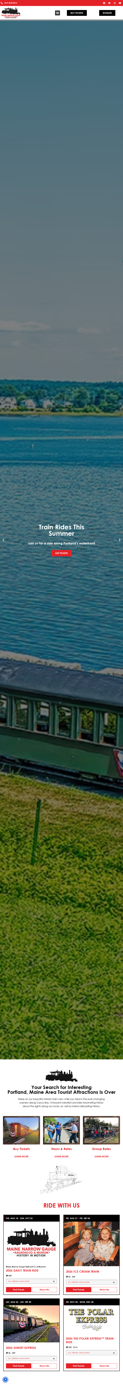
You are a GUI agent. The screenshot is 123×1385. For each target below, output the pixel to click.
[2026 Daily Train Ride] (31, 1242)
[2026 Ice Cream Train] (91, 1243)
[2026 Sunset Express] (31, 1323)
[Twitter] (109, 3)
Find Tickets (18, 1289)
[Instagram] (114, 3)
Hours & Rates (61, 1149)
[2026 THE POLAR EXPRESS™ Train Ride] (91, 1318)
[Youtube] (120, 3)
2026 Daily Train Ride (22, 1270)
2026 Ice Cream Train (82, 1271)
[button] (57, 12)
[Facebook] (104, 3)
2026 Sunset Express (21, 1347)
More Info (44, 1289)
